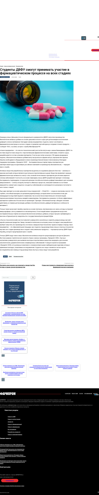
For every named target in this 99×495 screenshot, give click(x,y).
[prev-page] (2, 355)
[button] (91, 36)
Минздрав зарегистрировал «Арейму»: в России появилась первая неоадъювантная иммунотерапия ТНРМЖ (14, 341)
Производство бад (18, 256)
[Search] (33, 277)
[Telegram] (91, 492)
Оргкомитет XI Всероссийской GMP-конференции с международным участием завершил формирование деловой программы (14, 314)
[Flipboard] (96, 35)
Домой (1, 66)
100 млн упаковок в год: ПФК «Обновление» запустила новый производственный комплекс (14, 367)
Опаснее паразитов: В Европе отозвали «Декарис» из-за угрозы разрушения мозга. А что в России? (14, 349)
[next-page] (4, 355)
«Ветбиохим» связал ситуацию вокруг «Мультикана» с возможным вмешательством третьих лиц (14, 323)
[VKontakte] (96, 37)
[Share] (87, 492)
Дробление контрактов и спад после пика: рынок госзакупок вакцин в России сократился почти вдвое (14, 374)
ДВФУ (10, 256)
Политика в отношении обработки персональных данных (12, 485)
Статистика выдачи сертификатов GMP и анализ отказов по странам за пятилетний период (14, 332)
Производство (19, 66)
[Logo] (7, 393)
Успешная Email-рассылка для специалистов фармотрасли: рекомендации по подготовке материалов (40, 367)
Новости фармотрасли (9, 66)
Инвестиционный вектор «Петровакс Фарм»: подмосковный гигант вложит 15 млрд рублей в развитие (67, 367)
